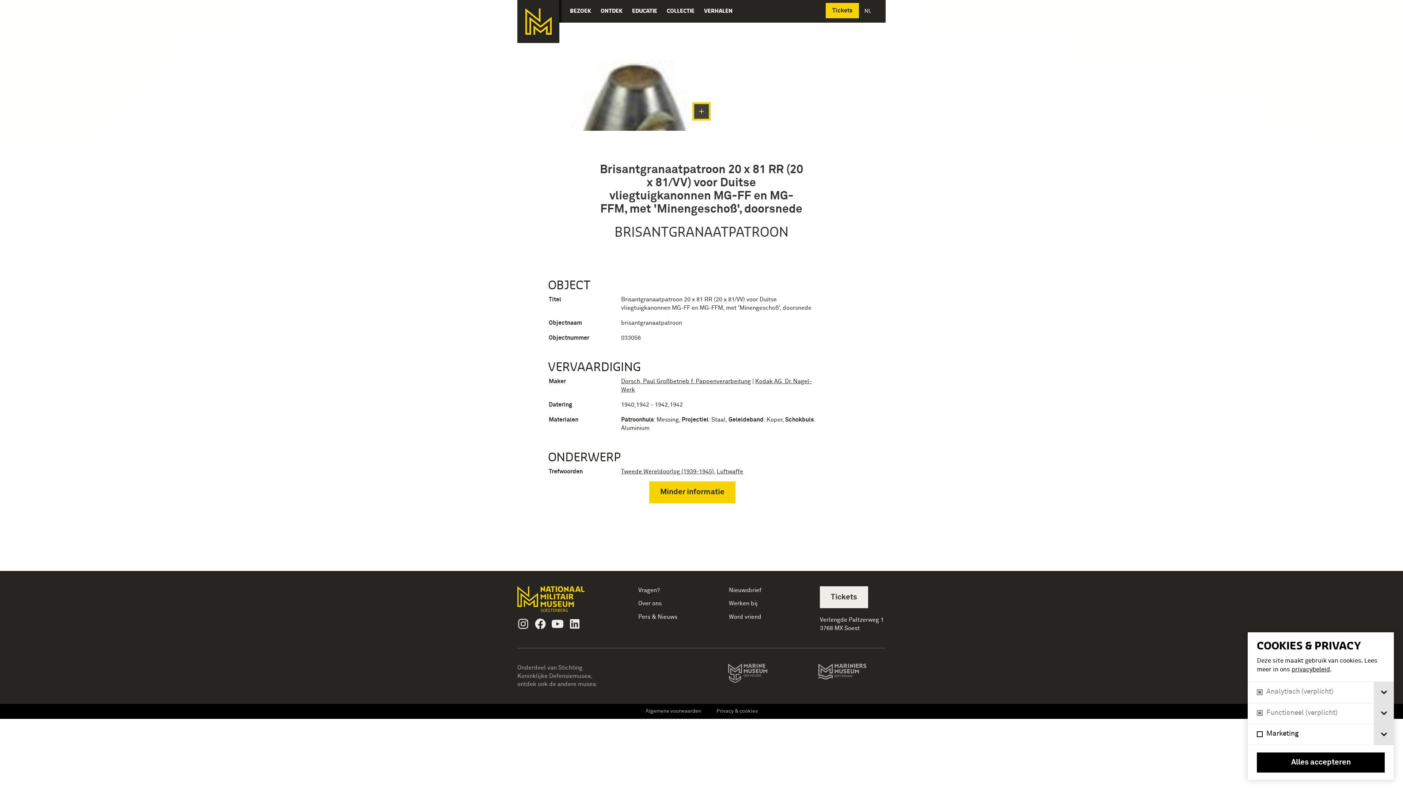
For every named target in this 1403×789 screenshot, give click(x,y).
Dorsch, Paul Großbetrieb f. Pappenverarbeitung (686, 381)
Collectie (681, 10)
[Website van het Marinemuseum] (758, 675)
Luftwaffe (730, 471)
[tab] (1384, 692)
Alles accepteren (1321, 762)
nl (868, 11)
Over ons (650, 603)
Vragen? (649, 590)
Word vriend (745, 617)
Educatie (644, 10)
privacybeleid (1311, 670)
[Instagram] (523, 624)
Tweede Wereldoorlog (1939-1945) (667, 471)
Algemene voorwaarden (673, 711)
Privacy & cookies (737, 711)
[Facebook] (540, 624)
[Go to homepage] (562, 602)
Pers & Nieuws (657, 617)
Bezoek (580, 10)
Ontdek (612, 10)
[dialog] (1321, 706)
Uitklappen (701, 111)
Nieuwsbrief (745, 590)
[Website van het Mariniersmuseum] (851, 675)
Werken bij (743, 603)
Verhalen (718, 10)
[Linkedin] (575, 624)
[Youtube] (557, 624)
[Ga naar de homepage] (538, 21)
